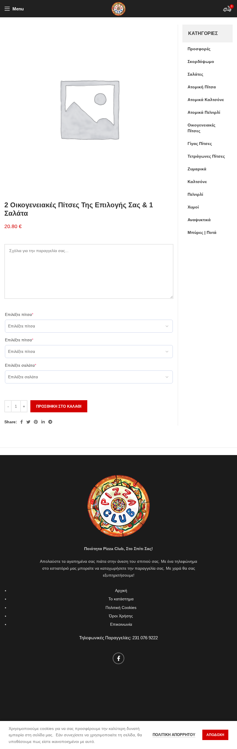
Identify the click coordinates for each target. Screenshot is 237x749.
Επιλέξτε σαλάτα (20, 365)
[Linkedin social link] (43, 422)
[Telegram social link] (50, 422)
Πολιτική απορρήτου (174, 735)
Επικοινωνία (121, 624)
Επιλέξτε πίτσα (19, 314)
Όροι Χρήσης (121, 616)
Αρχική (121, 590)
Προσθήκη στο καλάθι (59, 406)
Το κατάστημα (121, 599)
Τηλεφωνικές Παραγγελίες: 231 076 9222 (118, 637)
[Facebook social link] (21, 422)
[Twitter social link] (28, 422)
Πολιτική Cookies (120, 607)
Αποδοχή (215, 735)
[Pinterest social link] (36, 422)
